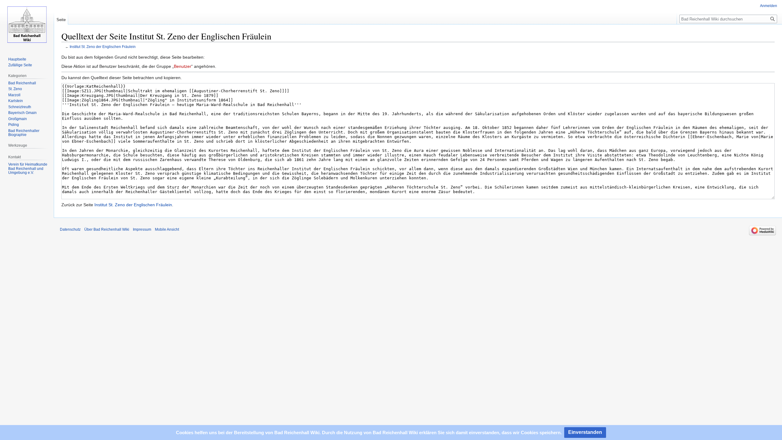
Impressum (142, 229)
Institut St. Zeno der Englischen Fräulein (103, 47)
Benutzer (182, 66)
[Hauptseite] (26, 24)
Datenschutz (70, 229)
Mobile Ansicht (167, 229)
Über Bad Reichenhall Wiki (106, 229)
